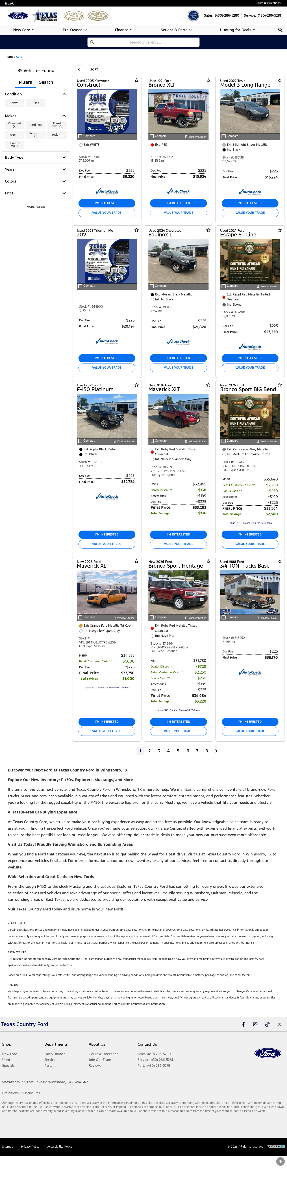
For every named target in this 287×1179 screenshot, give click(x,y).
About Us (97, 1044)
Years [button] (10, 169)
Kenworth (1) (35, 135)
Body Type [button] (14, 157)
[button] (36, 206)
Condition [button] (13, 94)
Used (36, 103)
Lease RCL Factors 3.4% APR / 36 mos (250, 523)
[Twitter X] (280, 1024)
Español (9, 3)
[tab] (25, 30)
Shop (6, 1044)
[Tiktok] (267, 1024)
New (15, 103)
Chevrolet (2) (14, 125)
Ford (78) (36, 125)
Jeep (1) (15, 135)
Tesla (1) (57, 135)
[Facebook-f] (243, 1024)
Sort (94, 69)
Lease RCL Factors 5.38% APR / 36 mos (107, 687)
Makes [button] (10, 115)
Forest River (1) (57, 125)
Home (9, 57)
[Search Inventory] (280, 30)
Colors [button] (10, 181)
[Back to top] (280, 1161)
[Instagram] (255, 1024)
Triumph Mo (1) (14, 144)
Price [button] (9, 193)
